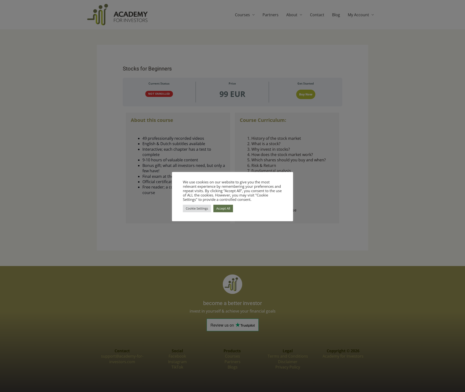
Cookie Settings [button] (197, 208)
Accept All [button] (223, 208)
